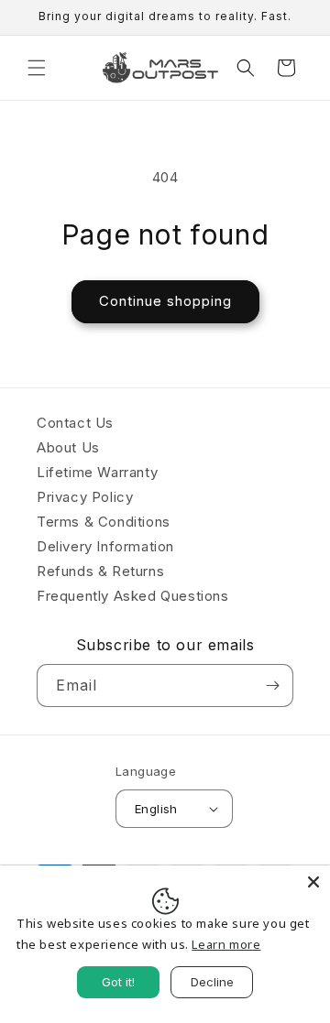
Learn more (226, 944)
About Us (68, 447)
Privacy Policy (85, 497)
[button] (36, 68)
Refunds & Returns (100, 571)
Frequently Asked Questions (133, 595)
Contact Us (75, 422)
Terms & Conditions (103, 521)
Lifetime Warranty (97, 472)
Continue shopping (165, 301)
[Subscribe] (272, 685)
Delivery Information (105, 546)
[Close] (313, 882)
